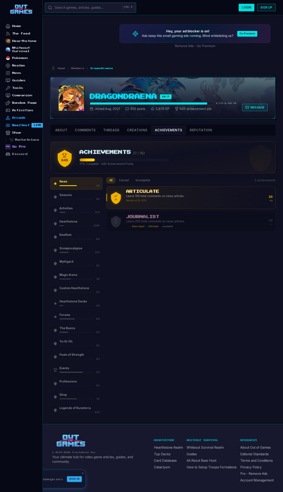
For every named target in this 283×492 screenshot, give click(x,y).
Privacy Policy (251, 467)
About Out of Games (255, 447)
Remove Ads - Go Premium (195, 46)
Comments (85, 130)
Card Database (165, 461)
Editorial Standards (254, 454)
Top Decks (162, 454)
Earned (124, 180)
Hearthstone (24, 41)
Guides (192, 454)
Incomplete (143, 180)
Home (16, 26)
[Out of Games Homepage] (70, 441)
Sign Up (266, 7)
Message (257, 107)
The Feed (21, 33)
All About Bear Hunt (201, 461)
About (61, 130)
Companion (22, 95)
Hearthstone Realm (168, 447)
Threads (111, 130)
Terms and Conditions (256, 461)
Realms (18, 65)
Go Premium (247, 33)
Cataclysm (162, 467)
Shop (16, 133)
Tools (17, 88)
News (16, 73)
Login (246, 7)
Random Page (24, 103)
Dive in (74, 478)
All (110, 180)
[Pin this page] (53, 68)
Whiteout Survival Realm (205, 447)
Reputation (201, 130)
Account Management (257, 480)
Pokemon (20, 58)
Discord (20, 154)
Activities (23, 110)
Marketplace (27, 140)
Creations (137, 130)
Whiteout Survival (21, 49)
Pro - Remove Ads (253, 474)
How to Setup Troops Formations (212, 467)
